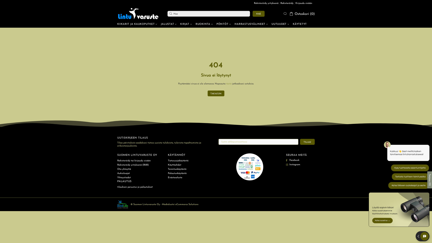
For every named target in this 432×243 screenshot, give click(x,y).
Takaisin (216, 94)
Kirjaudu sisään (303, 3)
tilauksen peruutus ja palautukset (135, 187)
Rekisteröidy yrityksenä (266, 3)
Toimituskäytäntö (177, 169)
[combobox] (208, 14)
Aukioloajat (123, 173)
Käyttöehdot (174, 165)
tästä (229, 84)
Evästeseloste (175, 177)
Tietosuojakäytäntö (178, 160)
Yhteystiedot (124, 177)
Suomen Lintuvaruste (138, 13)
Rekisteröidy (286, 3)
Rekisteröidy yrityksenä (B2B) (133, 165)
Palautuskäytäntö (177, 173)
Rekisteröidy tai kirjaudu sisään (134, 160)
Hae (258, 14)
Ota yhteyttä (124, 169)
